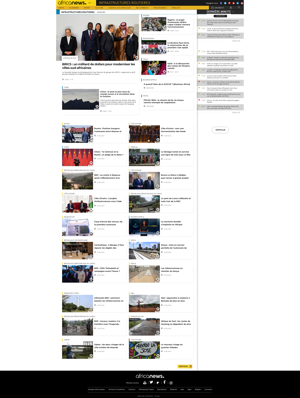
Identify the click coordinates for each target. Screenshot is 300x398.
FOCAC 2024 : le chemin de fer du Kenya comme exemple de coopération (164, 101)
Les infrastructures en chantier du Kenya (172, 269)
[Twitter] (151, 382)
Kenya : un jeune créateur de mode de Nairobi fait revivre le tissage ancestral (223, 83)
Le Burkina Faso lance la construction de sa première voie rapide (178, 45)
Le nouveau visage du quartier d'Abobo (172, 346)
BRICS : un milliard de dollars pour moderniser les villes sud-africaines (98, 66)
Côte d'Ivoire (136, 124)
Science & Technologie (120, 8)
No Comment (142, 8)
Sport (87, 8)
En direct (219, 8)
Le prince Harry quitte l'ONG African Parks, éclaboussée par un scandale (222, 77)
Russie (66, 124)
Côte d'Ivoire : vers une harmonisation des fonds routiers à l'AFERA (173, 130)
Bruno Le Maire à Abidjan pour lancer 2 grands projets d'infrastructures (175, 177)
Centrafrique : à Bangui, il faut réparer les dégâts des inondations (109, 247)
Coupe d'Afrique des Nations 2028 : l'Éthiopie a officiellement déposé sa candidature (223, 36)
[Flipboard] (158, 382)
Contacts (131, 389)
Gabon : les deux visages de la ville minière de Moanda (109, 346)
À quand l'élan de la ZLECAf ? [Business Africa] (167, 84)
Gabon (66, 340)
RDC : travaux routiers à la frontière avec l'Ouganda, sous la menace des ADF (107, 323)
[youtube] (145, 382)
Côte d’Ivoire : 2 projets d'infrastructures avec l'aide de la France (108, 200)
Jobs (182, 389)
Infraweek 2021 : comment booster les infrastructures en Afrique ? (108, 300)
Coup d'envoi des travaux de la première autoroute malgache (108, 224)
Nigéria (146, 16)
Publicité (173, 389)
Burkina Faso (148, 39)
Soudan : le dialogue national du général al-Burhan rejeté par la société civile (222, 71)
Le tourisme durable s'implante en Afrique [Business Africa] (171, 224)
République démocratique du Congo (79, 170)
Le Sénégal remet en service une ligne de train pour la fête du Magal (175, 154)
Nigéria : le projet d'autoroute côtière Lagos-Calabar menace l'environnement (178, 23)
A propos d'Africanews (96, 389)
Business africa (150, 80)
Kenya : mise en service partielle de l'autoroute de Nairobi (174, 247)
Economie (74, 8)
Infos (61, 8)
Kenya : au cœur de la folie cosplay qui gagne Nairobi (223, 101)
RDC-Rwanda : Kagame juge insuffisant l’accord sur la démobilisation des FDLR (223, 95)
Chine (66, 87)
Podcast (176, 8)
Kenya (145, 96)
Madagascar (69, 217)
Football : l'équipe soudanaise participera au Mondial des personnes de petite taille (223, 58)
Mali (132, 293)
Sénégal (134, 147)
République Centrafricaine (76, 240)
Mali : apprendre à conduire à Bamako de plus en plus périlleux (175, 300)
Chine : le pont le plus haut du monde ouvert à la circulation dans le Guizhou (117, 94)
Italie (145, 59)
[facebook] (164, 382)
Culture (99, 8)
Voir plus (220, 130)
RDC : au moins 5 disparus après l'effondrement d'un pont (107, 177)
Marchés (101, 12)
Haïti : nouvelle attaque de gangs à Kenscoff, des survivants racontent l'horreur (223, 107)
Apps (189, 389)
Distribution (162, 389)
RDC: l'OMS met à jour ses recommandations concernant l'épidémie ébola (222, 52)
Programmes (160, 8)
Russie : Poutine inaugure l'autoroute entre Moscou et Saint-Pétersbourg (108, 130)
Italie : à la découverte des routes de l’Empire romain (178, 65)
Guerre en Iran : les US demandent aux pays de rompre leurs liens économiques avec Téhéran (223, 22)
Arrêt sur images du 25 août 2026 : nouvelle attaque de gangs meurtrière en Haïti (222, 64)
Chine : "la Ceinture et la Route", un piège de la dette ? (108, 153)
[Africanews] (71, 2)
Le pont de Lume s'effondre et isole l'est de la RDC (176, 199)
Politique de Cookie (146, 389)
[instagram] (171, 382)
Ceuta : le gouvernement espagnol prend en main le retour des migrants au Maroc (222, 29)
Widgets (198, 389)
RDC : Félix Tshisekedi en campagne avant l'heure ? (107, 269)
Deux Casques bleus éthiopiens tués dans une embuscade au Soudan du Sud (222, 89)
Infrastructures (71, 293)
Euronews (208, 389)
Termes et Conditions (116, 389)
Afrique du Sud (69, 58)
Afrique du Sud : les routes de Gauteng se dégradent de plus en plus (176, 323)
